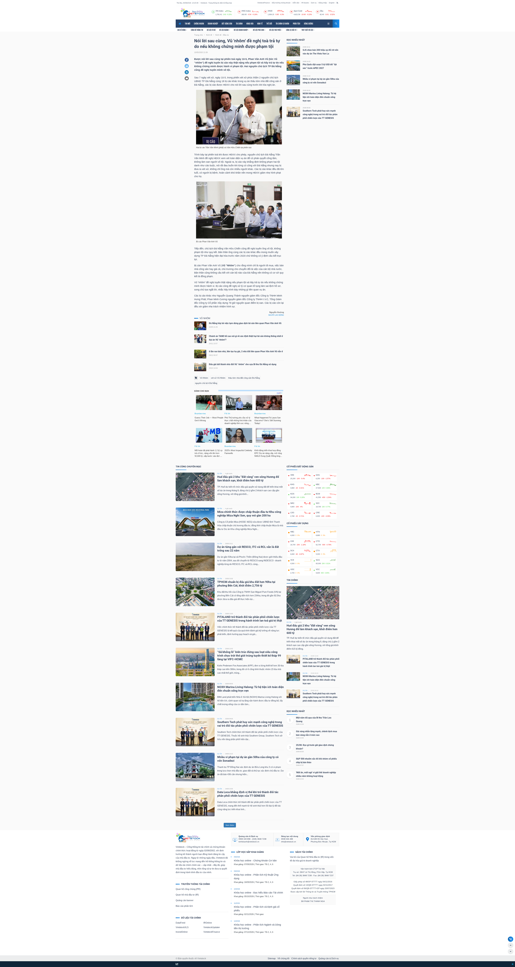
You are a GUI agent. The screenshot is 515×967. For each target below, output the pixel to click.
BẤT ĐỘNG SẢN (227, 23)
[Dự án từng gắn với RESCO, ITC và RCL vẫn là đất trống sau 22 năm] (195, 557)
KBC (318, 484)
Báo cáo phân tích (184, 906)
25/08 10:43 (300, 779)
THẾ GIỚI (269, 23)
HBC (292, 532)
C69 (292, 541)
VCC (318, 569)
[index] (213, 11)
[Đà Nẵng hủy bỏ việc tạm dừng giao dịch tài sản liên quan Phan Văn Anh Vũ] (200, 326)
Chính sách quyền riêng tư (304, 958)
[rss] (337, 2)
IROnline (207, 923)
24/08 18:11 (306, 47)
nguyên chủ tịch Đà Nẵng (206, 383)
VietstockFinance (263, 3)
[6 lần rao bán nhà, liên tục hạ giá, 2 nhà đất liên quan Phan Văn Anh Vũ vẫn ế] (200, 355)
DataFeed (180, 923)
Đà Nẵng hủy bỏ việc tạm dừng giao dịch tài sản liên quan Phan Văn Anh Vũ (245, 323)
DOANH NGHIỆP (213, 23)
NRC (292, 503)
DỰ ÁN (219, 473)
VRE (292, 475)
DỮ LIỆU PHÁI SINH (258, 30)
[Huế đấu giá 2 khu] (313, 602)
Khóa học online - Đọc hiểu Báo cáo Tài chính (258, 892)
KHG (292, 484)
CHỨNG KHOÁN (199, 23)
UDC (292, 569)
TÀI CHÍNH (239, 23)
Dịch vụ (314, 3)
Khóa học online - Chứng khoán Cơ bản (255, 860)
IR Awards (305, 3)
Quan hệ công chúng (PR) (188, 889)
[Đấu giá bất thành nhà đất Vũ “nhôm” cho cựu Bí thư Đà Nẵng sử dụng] (200, 367)
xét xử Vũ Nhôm (218, 378)
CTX (318, 550)
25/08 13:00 (229, 613)
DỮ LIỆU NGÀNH (224, 30)
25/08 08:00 (306, 90)
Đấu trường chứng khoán (281, 3)
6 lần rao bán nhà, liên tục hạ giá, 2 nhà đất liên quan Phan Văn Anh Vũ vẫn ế (246, 351)
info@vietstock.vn (288, 842)
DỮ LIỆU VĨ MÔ (211, 30)
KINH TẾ (260, 23)
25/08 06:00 (300, 751)
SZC (318, 503)
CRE (318, 512)
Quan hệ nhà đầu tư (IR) (187, 895)
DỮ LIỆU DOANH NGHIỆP (241, 30)
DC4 (292, 550)
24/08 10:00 (229, 789)
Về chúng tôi (283, 958)
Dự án (289, 622)
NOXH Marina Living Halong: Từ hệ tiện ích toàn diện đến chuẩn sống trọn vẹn (319, 97)
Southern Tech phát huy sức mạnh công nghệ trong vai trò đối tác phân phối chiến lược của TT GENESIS (320, 114)
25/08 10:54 (300, 724)
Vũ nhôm (205, 318)
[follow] (177, 964)
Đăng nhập (323, 3)
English (331, 3)
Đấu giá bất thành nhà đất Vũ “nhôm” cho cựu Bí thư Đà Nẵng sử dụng (242, 364)
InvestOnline (182, 932)
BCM (318, 494)
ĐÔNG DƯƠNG (308, 23)
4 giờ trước (228, 473)
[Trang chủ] (188, 837)
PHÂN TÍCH (296, 23)
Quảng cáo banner (184, 900)
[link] (329, 23)
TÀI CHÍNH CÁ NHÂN (282, 23)
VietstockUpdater (211, 927)
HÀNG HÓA (249, 23)
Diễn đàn (296, 3)
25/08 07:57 (300, 765)
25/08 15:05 (229, 578)
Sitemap (272, 958)
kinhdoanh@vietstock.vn (249, 842)
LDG (292, 512)
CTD (318, 541)
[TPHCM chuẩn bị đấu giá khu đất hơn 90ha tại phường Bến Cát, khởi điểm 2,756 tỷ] (195, 592)
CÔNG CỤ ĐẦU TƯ (291, 30)
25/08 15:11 (229, 543)
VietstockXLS (182, 927)
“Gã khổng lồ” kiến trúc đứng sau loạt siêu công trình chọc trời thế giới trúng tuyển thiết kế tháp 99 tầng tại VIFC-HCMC (249, 655)
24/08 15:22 (306, 76)
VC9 (292, 560)
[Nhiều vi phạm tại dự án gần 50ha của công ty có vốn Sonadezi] (293, 80)
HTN (318, 532)
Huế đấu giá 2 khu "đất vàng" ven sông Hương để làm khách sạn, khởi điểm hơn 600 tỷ (312, 629)
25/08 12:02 (229, 648)
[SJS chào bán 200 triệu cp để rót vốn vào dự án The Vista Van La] (293, 51)
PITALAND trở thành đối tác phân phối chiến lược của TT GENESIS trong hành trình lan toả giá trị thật (321, 662)
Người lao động (276, 315)
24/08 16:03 (306, 61)
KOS (292, 494)
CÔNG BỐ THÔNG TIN (197, 30)
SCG (318, 560)
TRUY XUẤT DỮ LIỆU (307, 30)
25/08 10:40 (300, 738)
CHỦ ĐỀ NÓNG (181, 30)
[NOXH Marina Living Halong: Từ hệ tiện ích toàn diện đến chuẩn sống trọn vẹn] (293, 94)
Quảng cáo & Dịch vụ (328, 958)
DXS (318, 475)
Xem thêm (229, 825)
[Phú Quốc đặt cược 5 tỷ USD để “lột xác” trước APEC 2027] (293, 65)
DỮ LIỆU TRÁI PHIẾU (275, 30)
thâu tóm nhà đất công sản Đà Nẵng (244, 378)
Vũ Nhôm (204, 378)
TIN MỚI (187, 23)
